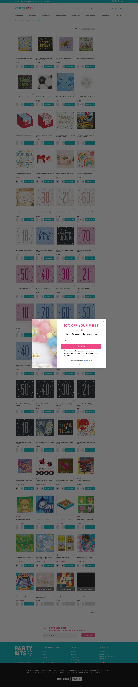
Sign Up (81, 346)
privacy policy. (88, 360)
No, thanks (81, 364)
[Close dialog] (103, 321)
